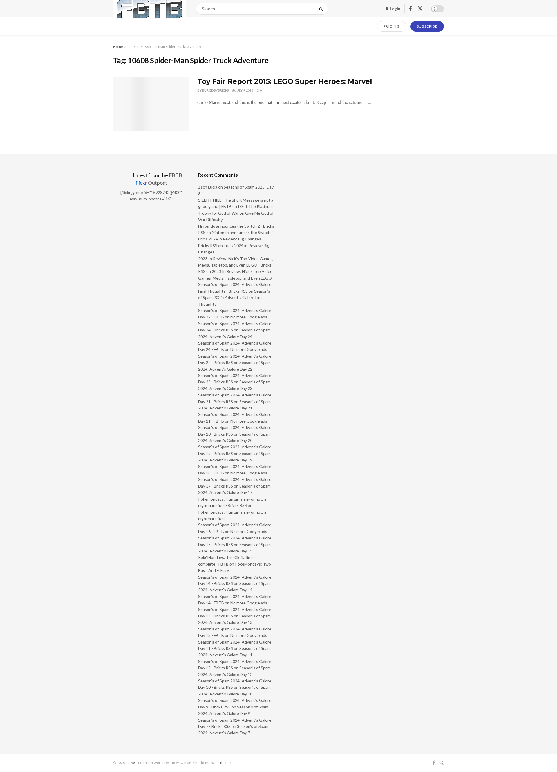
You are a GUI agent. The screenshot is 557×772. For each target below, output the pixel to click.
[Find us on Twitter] (420, 8)
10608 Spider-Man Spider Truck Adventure (169, 46)
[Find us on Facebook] (410, 9)
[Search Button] (322, 9)
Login (394, 8)
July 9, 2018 (244, 90)
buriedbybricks (215, 90)
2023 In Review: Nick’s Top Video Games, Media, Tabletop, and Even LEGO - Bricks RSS (235, 265)
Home (118, 46)
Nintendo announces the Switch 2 (243, 232)
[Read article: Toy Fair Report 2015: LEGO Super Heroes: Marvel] (151, 104)
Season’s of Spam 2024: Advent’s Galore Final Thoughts (234, 298)
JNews (130, 762)
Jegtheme (223, 762)
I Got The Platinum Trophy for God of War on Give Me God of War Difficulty (236, 213)
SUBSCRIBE (427, 26)
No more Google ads (248, 316)
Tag (129, 46)
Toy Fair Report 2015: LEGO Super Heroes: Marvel (284, 81)
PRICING (392, 26)
